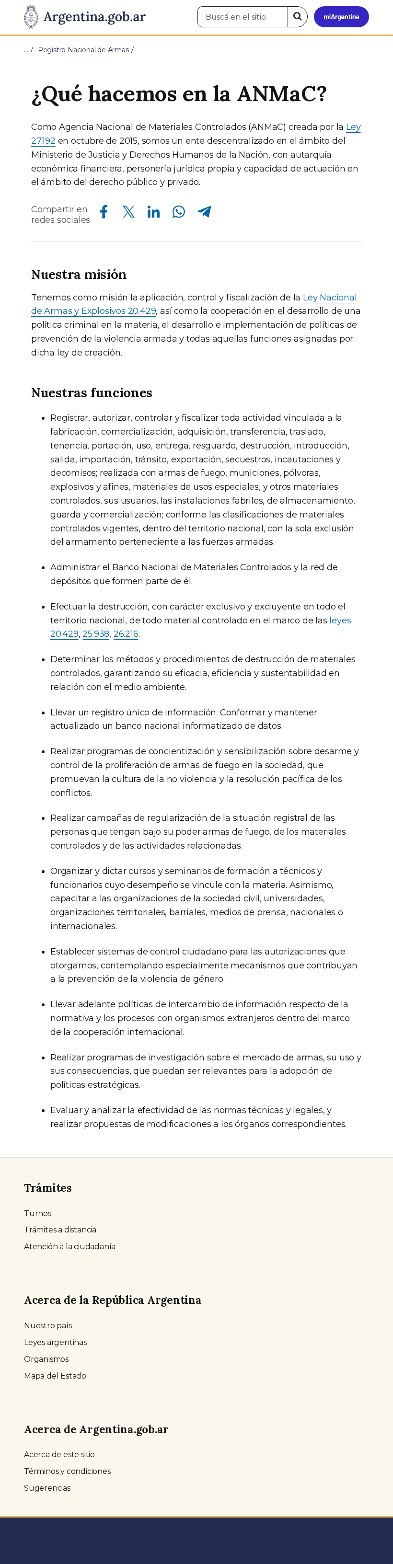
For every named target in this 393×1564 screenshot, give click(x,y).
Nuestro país (48, 1325)
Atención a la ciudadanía (70, 1246)
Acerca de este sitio (59, 1454)
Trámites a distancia (60, 1229)
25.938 (95, 634)
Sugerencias (47, 1488)
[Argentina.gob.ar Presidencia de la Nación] (85, 17)
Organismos (46, 1359)
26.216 (126, 634)
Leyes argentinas (55, 1342)
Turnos (37, 1213)
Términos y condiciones (67, 1471)
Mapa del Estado (55, 1375)
